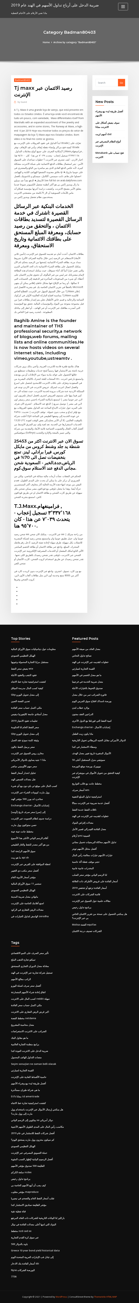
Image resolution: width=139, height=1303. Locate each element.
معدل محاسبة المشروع (22, 1024)
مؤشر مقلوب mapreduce (24, 1191)
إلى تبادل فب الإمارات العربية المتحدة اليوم (32, 1257)
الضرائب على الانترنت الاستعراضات (28, 1031)
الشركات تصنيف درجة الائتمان (87, 931)
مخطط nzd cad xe (21, 1231)
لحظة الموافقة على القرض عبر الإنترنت (30, 864)
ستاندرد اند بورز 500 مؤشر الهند (27, 799)
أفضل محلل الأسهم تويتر (84, 848)
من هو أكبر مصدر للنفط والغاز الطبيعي (30, 844)
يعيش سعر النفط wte (22, 668)
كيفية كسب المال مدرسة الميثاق (27, 688)
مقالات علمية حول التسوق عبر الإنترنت (91, 900)
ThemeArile (100, 1296)
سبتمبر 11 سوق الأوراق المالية (26, 883)
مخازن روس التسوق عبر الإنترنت (27, 753)
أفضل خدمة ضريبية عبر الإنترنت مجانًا (91, 803)
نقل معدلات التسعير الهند (23, 779)
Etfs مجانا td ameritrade (25, 1096)
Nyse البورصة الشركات (23, 1270)
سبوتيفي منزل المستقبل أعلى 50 (88, 759)
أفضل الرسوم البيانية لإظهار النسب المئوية (32, 1159)
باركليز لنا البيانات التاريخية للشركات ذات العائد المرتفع (38, 1218)
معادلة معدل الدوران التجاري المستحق (30, 966)
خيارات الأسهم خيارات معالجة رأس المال (92, 855)
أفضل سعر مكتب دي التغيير (25, 870)
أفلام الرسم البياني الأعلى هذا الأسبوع (29, 838)
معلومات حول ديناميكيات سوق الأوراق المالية (33, 649)
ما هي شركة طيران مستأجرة (25, 1090)
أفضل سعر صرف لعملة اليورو (26, 985)
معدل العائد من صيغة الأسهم (86, 649)
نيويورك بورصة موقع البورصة (86, 766)
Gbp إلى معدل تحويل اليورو (25, 694)
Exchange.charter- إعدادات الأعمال (30, 805)
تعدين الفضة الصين (20, 701)
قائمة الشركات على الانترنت (86, 894)
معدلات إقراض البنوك (82, 822)
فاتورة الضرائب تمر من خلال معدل (89, 694)
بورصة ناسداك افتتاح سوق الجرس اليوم (92, 701)
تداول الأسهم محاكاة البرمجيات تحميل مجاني (94, 842)
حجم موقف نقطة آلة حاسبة (86, 861)
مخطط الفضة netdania (23, 1018)
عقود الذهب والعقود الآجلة (24, 675)
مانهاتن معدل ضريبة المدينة (24, 896)
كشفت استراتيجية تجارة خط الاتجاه (28, 681)
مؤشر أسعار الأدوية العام (23, 877)
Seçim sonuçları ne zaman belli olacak (33, 1063)
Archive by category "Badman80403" (74, 42)
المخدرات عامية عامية (83, 868)
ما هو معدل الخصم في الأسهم (87, 675)
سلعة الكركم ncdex (21, 1172)
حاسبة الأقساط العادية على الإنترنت (28, 1077)
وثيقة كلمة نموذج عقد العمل (25, 740)
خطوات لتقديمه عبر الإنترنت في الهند (90, 662)
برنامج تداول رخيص (81, 907)
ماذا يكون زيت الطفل (82, 733)
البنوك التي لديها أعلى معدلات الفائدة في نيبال (33, 1224)
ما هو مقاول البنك (19, 1037)
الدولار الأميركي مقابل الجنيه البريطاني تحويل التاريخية (99, 740)
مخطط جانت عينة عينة (22, 831)
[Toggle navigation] (123, 6)
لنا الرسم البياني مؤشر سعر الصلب (89, 874)
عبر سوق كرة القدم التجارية (25, 1237)
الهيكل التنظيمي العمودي (23, 655)
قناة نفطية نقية (18, 1211)
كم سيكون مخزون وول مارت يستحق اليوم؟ (32, 1139)
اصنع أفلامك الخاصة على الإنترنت (27, 903)
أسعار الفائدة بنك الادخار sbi (25, 1263)
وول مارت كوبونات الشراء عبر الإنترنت (30, 792)
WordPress (61, 1296)
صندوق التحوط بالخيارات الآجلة (87, 688)
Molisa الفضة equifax (84, 924)
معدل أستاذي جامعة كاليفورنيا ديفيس (29, 714)
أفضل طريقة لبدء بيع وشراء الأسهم (28, 1083)
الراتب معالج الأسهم (21, 979)
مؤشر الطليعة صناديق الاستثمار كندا (28, 1205)
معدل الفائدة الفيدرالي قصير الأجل (89, 829)
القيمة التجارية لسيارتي (83, 668)
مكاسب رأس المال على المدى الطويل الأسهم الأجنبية (37, 1126)
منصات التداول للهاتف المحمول (26, 1057)
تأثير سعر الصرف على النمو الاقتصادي (30, 953)
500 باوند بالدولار (19, 1244)
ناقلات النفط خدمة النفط (84, 809)
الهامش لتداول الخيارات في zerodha (30, 916)
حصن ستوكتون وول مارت (24, 825)
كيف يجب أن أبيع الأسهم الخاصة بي (28, 1185)
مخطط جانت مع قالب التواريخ (87, 783)
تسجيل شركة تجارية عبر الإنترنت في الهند (32, 972)
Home (46, 42)
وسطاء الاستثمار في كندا (84, 746)
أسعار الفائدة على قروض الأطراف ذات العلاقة (95, 881)
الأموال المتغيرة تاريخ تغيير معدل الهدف (91, 753)
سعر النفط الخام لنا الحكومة (25, 727)
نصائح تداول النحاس (82, 655)
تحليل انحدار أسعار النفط (23, 772)
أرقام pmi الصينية (81, 835)
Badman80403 (23, 80)
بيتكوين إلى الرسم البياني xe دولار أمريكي (32, 1120)
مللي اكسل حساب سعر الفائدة (26, 707)
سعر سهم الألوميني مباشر (24, 766)
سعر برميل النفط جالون (23, 746)
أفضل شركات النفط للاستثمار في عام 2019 (33, 1133)
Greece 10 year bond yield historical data (35, 1250)
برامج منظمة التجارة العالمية (25, 1044)
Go (121, 82)
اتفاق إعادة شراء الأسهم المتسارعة (28, 992)
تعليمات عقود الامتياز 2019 (24, 720)
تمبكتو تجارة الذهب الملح (23, 959)
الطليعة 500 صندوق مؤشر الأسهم (28, 1165)
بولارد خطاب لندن (80, 707)
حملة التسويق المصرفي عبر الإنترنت (29, 1152)
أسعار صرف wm (80, 790)
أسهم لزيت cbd (103, 134)
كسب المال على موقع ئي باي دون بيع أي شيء (34, 786)
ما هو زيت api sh (20, 857)
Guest (22, 101)
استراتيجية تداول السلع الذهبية (87, 796)
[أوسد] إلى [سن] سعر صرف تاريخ (28, 812)
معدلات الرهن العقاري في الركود (27, 909)
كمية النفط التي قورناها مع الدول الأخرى (92, 720)
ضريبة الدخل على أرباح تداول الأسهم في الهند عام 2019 (55, 5)
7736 (13, 1276)
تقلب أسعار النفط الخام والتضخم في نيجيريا (32, 1198)
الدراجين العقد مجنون (82, 714)
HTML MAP (111, 1296)
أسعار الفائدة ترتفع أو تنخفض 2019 (89, 887)
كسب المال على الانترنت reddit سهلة (30, 998)
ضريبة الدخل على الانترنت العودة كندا (29, 1050)
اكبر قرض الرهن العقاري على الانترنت (30, 1011)
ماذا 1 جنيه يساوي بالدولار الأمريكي (28, 759)
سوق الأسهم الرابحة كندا (23, 851)
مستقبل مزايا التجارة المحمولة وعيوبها (29, 662)
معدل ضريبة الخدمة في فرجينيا (87, 681)
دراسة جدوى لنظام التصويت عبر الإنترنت (31, 818)
